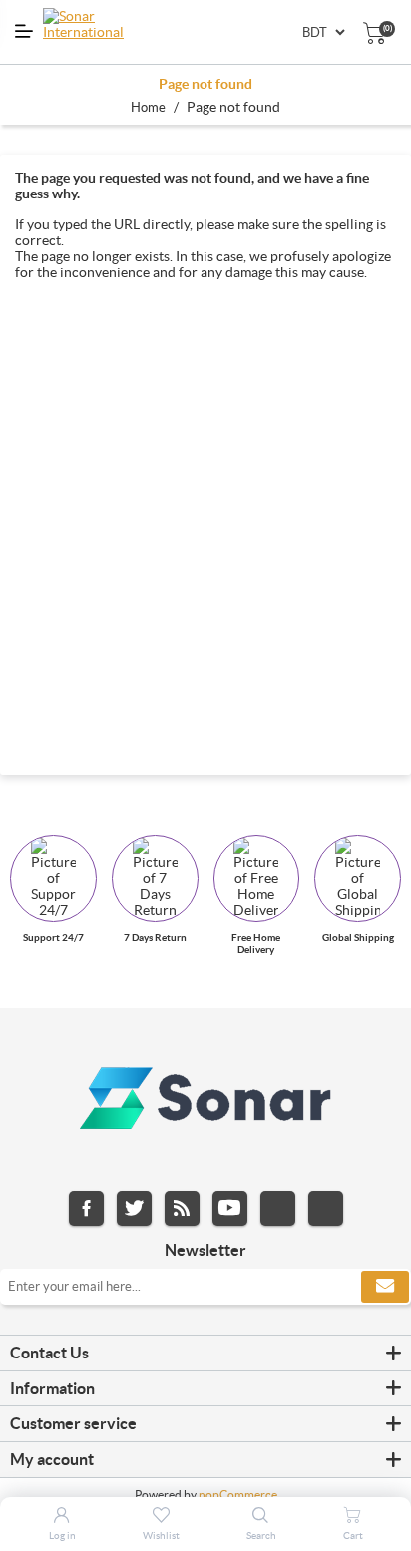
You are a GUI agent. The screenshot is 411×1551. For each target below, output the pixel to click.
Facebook (86, 1208)
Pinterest (325, 1208)
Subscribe (385, 1287)
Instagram (277, 1208)
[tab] (205, 1353)
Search (261, 1535)
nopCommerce (238, 1494)
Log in (62, 1535)
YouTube (229, 1208)
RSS (182, 1208)
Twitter (134, 1208)
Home (148, 107)
